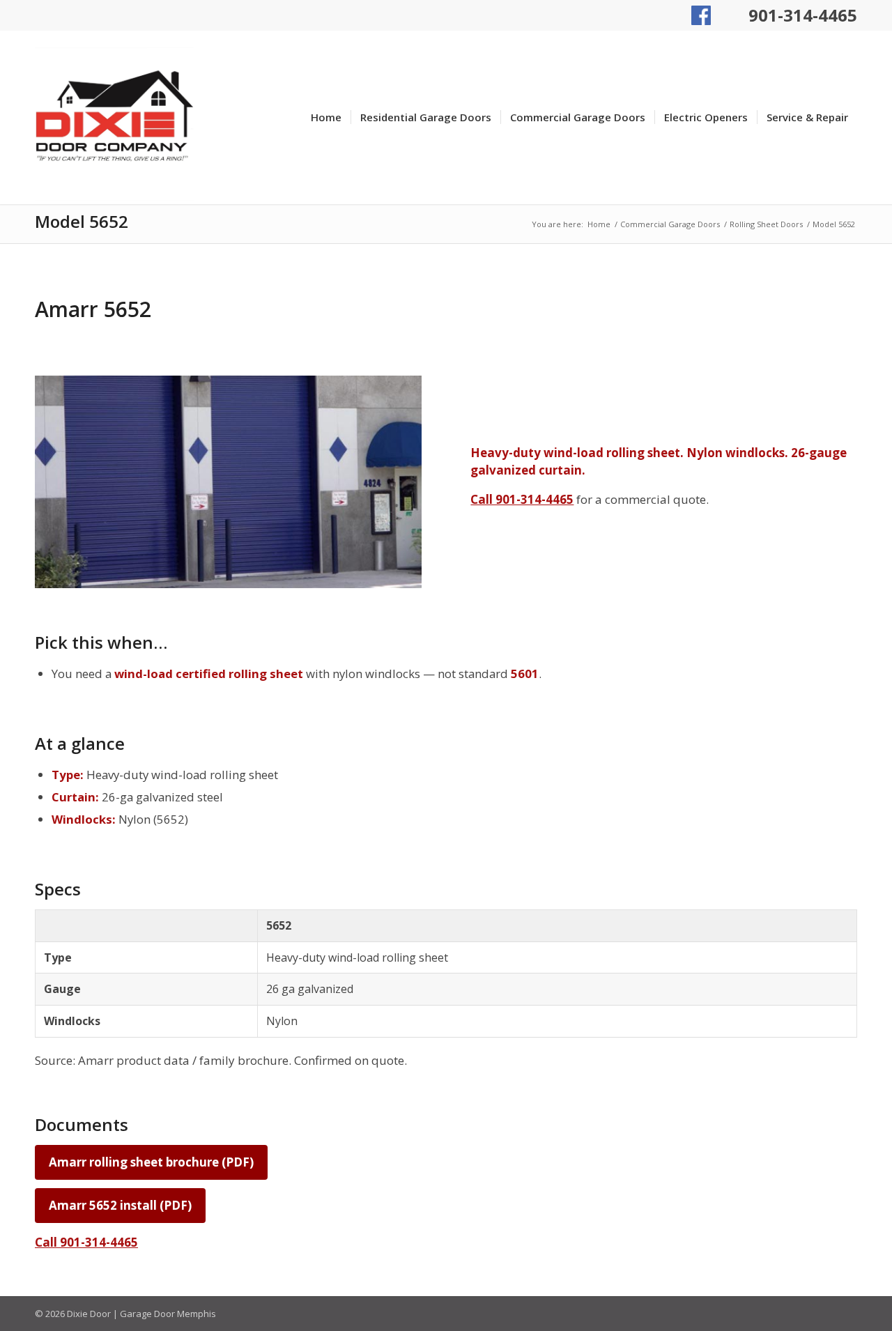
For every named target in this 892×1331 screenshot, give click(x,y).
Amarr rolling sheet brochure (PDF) (151, 1162)
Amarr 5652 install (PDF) (120, 1205)
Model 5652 (81, 221)
